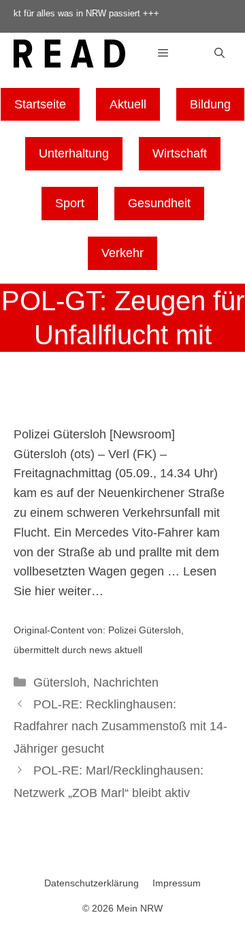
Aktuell (128, 104)
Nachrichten (126, 682)
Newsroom (142, 434)
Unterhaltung (74, 153)
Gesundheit (159, 203)
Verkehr (122, 253)
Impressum (176, 882)
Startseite (40, 104)
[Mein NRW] (69, 56)
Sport (69, 203)
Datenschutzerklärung (91, 882)
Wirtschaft (179, 153)
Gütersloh (59, 682)
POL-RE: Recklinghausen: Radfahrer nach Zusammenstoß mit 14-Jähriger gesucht (120, 726)
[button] (219, 54)
